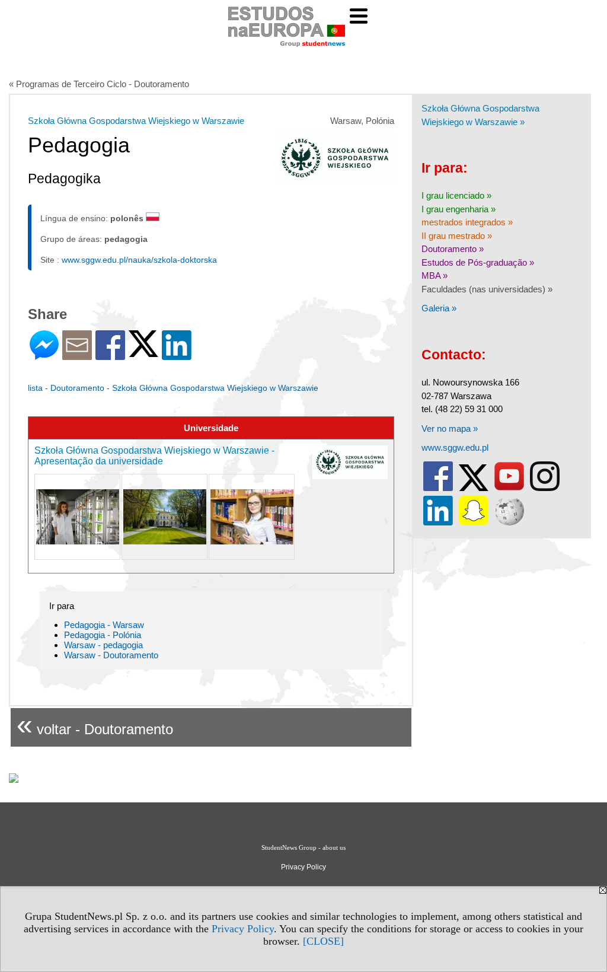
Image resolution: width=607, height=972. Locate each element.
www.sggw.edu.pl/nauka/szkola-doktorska (139, 259)
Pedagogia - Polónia (102, 635)
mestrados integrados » (467, 222)
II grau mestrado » (456, 236)
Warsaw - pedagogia (103, 645)
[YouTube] (509, 488)
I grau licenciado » (456, 195)
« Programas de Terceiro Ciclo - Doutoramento (99, 84)
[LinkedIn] (176, 355)
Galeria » (438, 308)
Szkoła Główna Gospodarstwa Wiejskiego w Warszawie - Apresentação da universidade (154, 455)
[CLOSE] (323, 941)
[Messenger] (44, 355)
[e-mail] (77, 355)
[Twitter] (143, 352)
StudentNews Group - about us (303, 847)
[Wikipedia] (509, 523)
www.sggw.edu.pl (454, 447)
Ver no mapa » (449, 428)
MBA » (434, 275)
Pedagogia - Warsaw (104, 625)
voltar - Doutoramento (95, 724)
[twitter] (473, 488)
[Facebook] (110, 355)
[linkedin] (438, 523)
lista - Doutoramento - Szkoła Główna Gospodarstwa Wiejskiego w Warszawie (173, 388)
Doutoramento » (452, 249)
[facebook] (438, 488)
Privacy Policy (243, 929)
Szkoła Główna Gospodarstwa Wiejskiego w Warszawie (136, 121)
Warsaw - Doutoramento (111, 655)
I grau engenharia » (458, 209)
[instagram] (544, 488)
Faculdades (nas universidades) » (486, 289)
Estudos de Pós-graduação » (477, 262)
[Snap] (473, 523)
